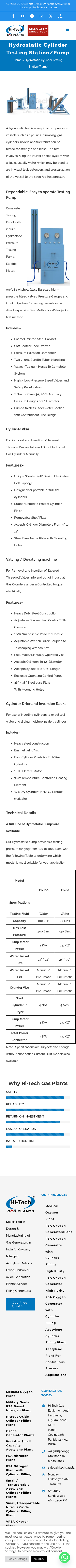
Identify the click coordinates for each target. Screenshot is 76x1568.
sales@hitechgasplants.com (39, 7)
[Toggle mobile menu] (68, 29)
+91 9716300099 (39, 3)
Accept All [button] (39, 1559)
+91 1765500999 (60, 3)
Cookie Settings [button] (17, 1558)
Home (17, 60)
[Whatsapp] (64, 1557)
